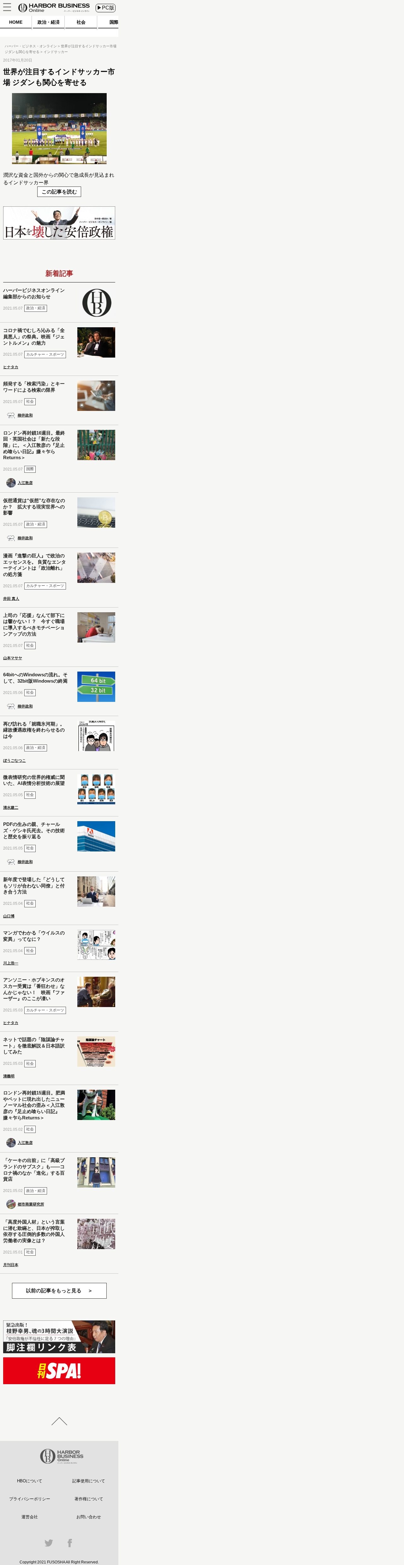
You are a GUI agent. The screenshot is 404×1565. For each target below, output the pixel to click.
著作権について (88, 1499)
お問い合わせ (88, 1517)
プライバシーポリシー (29, 1499)
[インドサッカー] (59, 162)
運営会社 (29, 1517)
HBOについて (29, 1481)
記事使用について (88, 1481)
